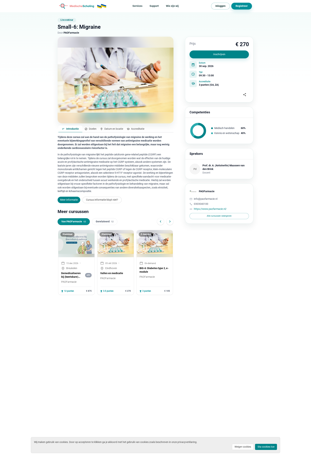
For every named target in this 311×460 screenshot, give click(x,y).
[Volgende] (169, 221)
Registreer (242, 5)
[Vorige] (160, 221)
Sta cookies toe (266, 446)
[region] (115, 262)
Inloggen (220, 5)
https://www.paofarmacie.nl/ (210, 208)
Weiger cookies (243, 446)
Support (154, 5)
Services (137, 5)
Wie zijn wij (172, 5)
